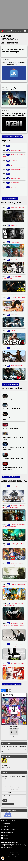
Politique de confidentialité (14, 857)
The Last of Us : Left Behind (18, 207)
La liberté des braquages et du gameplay (13, 787)
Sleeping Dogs (15, 260)
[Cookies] (3, 858)
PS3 (8, 145)
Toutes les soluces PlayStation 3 (12, 684)
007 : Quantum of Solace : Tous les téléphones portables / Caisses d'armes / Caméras (13, 625)
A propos (6, 826)
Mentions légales (14, 852)
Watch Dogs (14, 314)
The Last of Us (15, 225)
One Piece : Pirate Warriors (18, 297)
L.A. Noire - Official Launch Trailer (13, 458)
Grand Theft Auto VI (14, 726)
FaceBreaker (14, 145)
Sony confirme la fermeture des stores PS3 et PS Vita (13, 63)
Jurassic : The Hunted (16, 169)
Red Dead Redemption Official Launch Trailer (12, 468)
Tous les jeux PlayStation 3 (10, 198)
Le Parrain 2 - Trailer (9, 400)
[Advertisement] (14, 14)
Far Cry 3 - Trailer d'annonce (12, 428)
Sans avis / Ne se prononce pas (11, 795)
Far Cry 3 (13, 330)
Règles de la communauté (9, 829)
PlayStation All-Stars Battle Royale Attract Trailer (13, 448)
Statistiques (6, 838)
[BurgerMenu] (25, 31)
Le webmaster (7, 823)
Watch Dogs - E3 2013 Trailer (12, 409)
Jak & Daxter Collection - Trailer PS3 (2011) (13, 438)
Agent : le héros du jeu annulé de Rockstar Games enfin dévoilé (14, 114)
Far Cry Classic (15, 242)
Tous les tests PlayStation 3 (10, 384)
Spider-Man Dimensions (16, 165)
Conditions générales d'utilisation (14, 854)
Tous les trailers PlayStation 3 (11, 477)
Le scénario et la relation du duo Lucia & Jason (14, 784)
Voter (4, 800)
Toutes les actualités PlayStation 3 (12, 136)
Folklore (12, 173)
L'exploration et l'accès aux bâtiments (12, 790)
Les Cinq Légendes (15, 182)
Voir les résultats (8, 804)
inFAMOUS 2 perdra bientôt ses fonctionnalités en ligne (13, 51)
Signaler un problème (8, 832)
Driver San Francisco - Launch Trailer (12, 418)
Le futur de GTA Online (9, 792)
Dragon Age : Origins (15, 178)
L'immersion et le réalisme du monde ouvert (14, 781)
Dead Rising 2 (14, 160)
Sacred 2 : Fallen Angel (16, 150)
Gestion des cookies (14, 859)
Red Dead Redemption (16, 348)
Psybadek (4, 765)
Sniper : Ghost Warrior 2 (17, 365)
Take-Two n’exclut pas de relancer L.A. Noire (11, 89)
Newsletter (6, 835)
